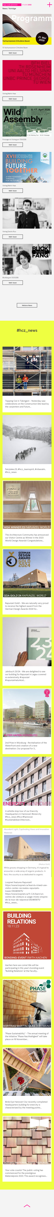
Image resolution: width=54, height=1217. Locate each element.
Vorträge (12, 9)
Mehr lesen (13, 53)
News (5, 9)
